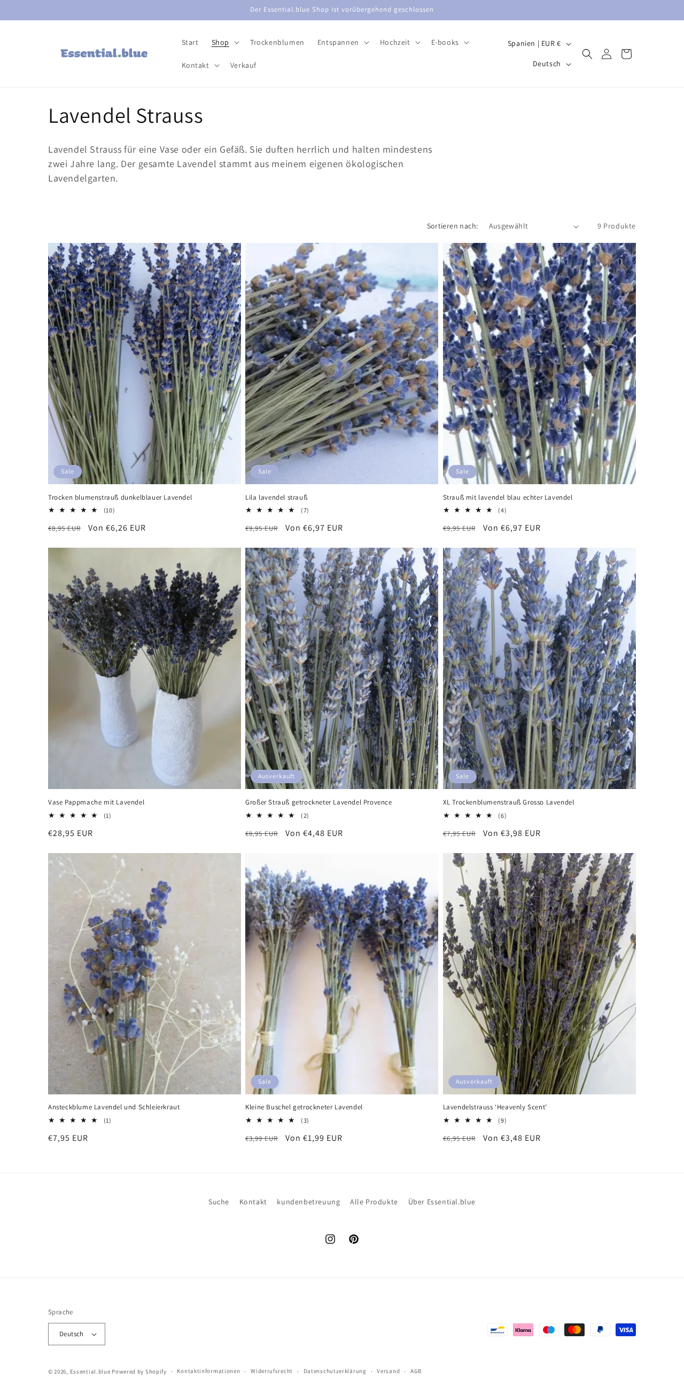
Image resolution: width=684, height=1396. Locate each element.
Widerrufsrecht (272, 1371)
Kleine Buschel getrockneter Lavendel (304, 1107)
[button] (224, 42)
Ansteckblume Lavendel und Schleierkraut (114, 1107)
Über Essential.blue (442, 1201)
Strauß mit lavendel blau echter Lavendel (508, 497)
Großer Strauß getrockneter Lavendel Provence (318, 802)
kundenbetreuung (308, 1201)
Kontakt (253, 1201)
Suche (218, 1201)
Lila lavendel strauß (276, 497)
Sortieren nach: (452, 226)
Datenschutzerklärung (335, 1371)
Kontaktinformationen (208, 1371)
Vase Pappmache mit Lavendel (96, 802)
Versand (388, 1371)
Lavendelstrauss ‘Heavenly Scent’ (495, 1107)
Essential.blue (90, 1371)
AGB (416, 1371)
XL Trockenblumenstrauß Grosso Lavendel (508, 802)
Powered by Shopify (139, 1371)
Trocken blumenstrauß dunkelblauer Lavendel (120, 497)
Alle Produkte (374, 1201)
